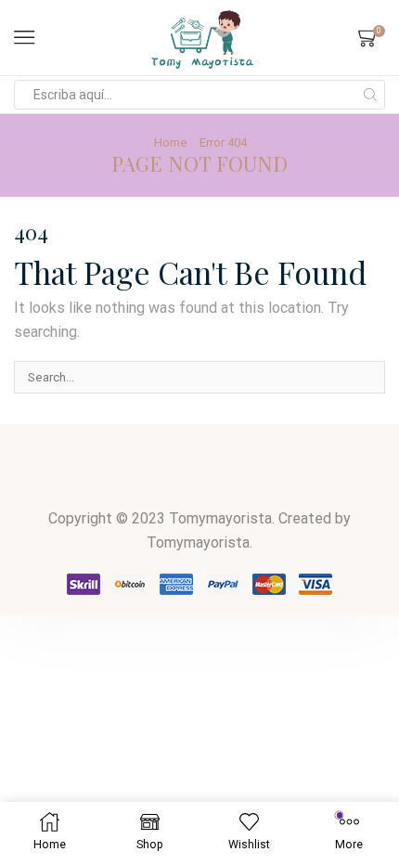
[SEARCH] (369, 377)
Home (170, 142)
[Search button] (370, 95)
